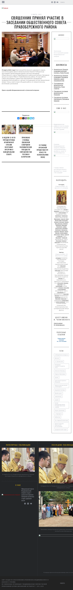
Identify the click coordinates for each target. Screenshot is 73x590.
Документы (61, 65)
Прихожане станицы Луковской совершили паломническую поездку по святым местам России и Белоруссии (26, 147)
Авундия (59, 284)
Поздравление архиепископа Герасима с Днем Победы (59, 86)
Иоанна (56, 222)
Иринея (66, 283)
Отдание (58, 258)
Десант (57, 358)
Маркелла (64, 230)
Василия (58, 237)
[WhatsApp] (28, 118)
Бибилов (57, 417)
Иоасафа (65, 220)
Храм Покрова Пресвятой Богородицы (59, 425)
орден (57, 400)
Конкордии (59, 286)
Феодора (57, 234)
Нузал (56, 377)
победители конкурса (61, 355)
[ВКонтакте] (18, 118)
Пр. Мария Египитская (61, 420)
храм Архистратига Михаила (60, 381)
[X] (23, 118)
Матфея (65, 223)
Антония (61, 222)
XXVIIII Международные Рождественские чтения (60, 405)
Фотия (65, 209)
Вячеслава (58, 220)
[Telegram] (33, 118)
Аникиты (56, 211)
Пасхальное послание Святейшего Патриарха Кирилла (61, 99)
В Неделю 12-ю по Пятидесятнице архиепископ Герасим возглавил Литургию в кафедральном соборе (8, 146)
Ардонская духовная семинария (61, 386)
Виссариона (58, 223)
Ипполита (60, 283)
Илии (67, 219)
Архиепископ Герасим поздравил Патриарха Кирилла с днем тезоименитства (61, 78)
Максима (63, 265)
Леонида (58, 240)
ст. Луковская (59, 361)
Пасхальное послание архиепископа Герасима (61, 93)
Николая (57, 242)
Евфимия (58, 225)
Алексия (59, 236)
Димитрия (59, 226)
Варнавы (64, 225)
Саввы (64, 226)
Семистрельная (60, 302)
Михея (66, 222)
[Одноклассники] (21, 118)
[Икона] (61, 205)
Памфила (58, 215)
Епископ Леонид (60, 370)
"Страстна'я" (65, 300)
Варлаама (57, 219)
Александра (62, 212)
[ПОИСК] (70, 2)
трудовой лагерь (60, 390)
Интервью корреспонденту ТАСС (60, 366)
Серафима (60, 292)
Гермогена (58, 228)
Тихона (60, 278)
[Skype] (31, 118)
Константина (62, 289)
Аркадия (64, 228)
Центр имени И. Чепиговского (59, 324)
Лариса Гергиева (60, 374)
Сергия (63, 219)
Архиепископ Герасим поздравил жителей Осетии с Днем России (61, 71)
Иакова (62, 231)
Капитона (64, 215)
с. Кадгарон (58, 413)
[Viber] (26, 118)
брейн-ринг (58, 393)
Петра (66, 231)
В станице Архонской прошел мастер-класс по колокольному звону (43, 151)
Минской (63, 298)
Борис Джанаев (59, 410)
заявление (58, 396)
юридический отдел (61, 429)
